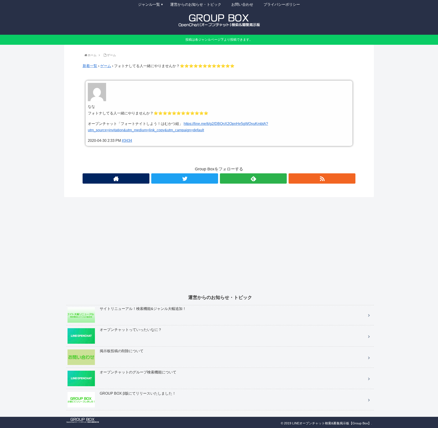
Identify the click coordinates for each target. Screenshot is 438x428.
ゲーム (105, 66)
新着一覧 (90, 66)
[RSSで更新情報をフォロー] (322, 178)
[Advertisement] (203, 249)
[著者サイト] (116, 178)
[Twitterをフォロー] (184, 178)
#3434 (127, 141)
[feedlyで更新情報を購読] (253, 178)
